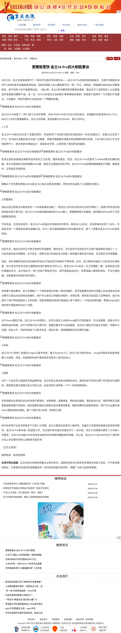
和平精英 (51, 25)
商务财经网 (19, 455)
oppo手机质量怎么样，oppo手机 (20, 608)
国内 (16, 36)
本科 (39, 40)
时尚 (49, 40)
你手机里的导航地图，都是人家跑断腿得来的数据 (26, 497)
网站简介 (31, 619)
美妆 (100, 36)
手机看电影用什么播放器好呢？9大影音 (23, 568)
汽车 (26, 40)
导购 (10, 40)
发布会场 (26, 45)
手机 (84, 40)
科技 (26, 36)
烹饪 (84, 36)
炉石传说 (66, 25)
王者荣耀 (22, 25)
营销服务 (56, 619)
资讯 (10, 36)
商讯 (94, 40)
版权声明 (80, 619)
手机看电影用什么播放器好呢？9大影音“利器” (24, 484)
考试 (33, 40)
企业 (72, 36)
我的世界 (37, 25)
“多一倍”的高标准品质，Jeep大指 (20, 590)
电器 (61, 36)
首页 (4, 36)
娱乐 (49, 36)
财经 (4, 40)
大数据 (17, 49)
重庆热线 (18, 58)
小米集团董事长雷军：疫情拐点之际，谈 (23, 586)
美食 (94, 36)
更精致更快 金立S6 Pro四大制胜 (20, 550)
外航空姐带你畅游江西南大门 (18, 595)
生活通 (17, 45)
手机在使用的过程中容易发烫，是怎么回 (23, 613)
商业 (10, 49)
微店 (106, 40)
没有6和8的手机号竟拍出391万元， (21, 559)
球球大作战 (82, 25)
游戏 (72, 40)
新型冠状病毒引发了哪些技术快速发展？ (23, 582)
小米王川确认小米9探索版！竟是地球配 (23, 555)
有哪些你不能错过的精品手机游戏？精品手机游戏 (26, 488)
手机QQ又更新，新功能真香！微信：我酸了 (23, 492)
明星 (33, 36)
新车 (16, 40)
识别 (61, 40)
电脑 (78, 40)
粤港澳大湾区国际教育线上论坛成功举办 (23, 604)
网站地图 (89, 619)
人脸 (55, 40)
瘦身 (106, 36)
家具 (55, 36)
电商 (100, 40)
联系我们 (44, 619)
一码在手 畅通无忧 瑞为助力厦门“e (21, 599)
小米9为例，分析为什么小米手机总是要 (23, 563)
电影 (39, 36)
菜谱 (78, 36)
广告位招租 (98, 25)
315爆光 (26, 49)
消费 (3, 45)
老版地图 (68, 619)
